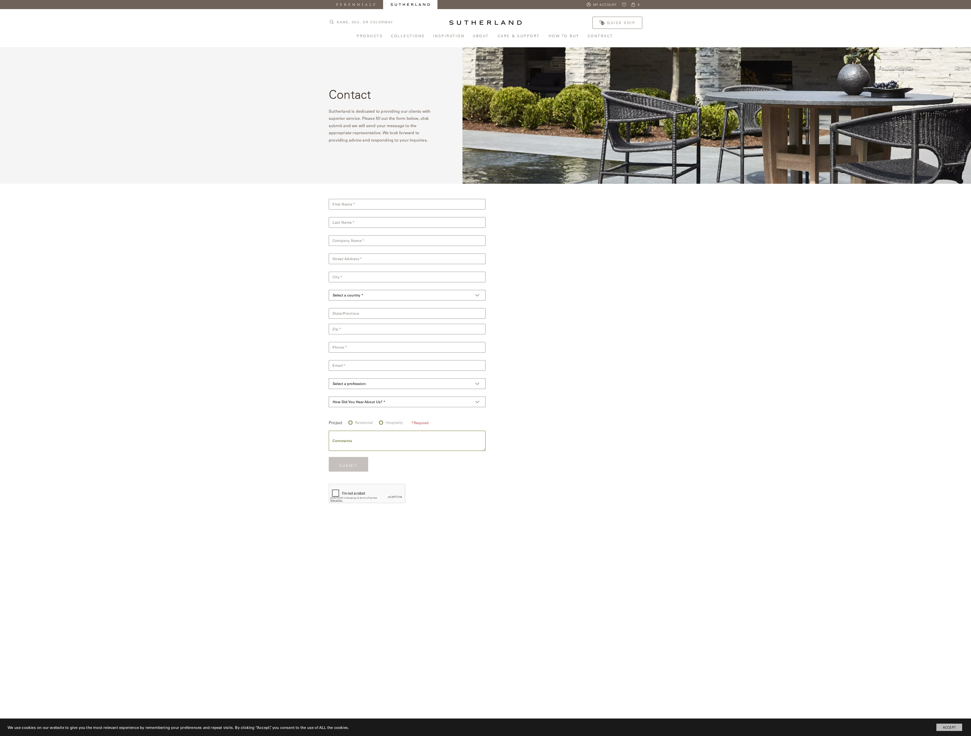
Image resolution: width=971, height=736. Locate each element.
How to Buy (564, 35)
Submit (348, 465)
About (481, 35)
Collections (408, 35)
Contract (601, 35)
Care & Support (519, 35)
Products (370, 35)
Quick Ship (621, 22)
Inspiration (449, 35)
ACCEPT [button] (949, 727)
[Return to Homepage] (485, 22)
